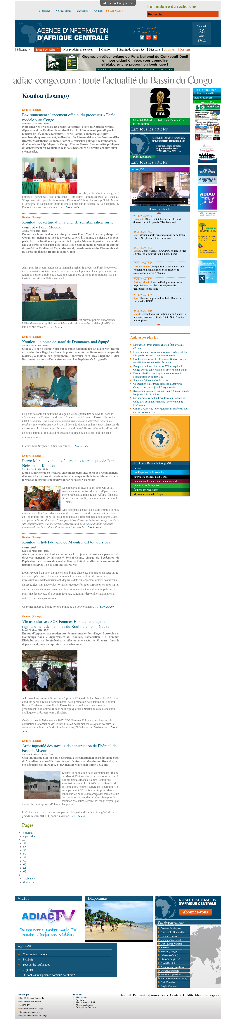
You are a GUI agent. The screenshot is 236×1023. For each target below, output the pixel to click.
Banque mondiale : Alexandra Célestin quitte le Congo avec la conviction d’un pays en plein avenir (160, 367)
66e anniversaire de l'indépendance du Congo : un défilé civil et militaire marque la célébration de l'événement (159, 401)
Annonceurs (159, 995)
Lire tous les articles (149, 129)
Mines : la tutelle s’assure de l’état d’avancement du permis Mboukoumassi (157, 220)
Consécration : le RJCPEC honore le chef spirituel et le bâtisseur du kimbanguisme (159, 252)
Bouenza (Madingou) (171, 928)
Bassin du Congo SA (131, 49)
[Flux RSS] (154, 38)
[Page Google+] (148, 38)
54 (24, 843)
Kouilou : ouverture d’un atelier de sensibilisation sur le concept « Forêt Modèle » (67, 224)
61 (24, 868)
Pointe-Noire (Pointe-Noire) (174, 978)
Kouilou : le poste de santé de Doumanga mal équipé (65, 341)
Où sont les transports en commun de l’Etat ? (49, 975)
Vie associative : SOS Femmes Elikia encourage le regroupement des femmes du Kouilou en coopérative (65, 623)
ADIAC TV (25, 1005)
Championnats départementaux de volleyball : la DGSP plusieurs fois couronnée (159, 236)
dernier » (28, 882)
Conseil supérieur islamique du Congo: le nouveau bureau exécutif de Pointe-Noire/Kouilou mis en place (159, 317)
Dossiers (185, 49)
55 (24, 847)
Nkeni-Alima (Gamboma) (173, 966)
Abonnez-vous (82, 997)
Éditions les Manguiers (29, 1012)
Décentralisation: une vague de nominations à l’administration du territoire (157, 374)
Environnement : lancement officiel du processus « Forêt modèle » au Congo (68, 117)
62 (24, 871)
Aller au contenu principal (118, 3)
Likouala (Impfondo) (170, 959)
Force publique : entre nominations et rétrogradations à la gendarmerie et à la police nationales (161, 353)
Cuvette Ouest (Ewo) (171, 939)
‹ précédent (29, 836)
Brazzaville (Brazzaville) (173, 932)
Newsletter (80, 999)
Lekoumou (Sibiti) (169, 955)
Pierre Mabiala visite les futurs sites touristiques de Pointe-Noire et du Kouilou (70, 463)
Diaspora (154, 49)
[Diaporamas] (119, 941)
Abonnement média (84, 1004)
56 (24, 850)
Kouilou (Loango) (169, 951)
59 (24, 861)
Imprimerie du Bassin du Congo (34, 1015)
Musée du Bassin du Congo (31, 1008)
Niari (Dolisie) (168, 963)
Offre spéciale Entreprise (86, 1007)
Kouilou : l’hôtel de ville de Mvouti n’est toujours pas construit (66, 544)
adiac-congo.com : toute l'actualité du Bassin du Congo (112, 79)
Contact (175, 995)
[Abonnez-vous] (188, 918)
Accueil (125, 995)
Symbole (28, 959)
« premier (27, 832)
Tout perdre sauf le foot (36, 964)
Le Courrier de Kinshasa (30, 1001)
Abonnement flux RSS (85, 1002)
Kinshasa (165, 947)
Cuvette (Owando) (169, 936)
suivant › (30, 878)
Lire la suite (72, 207)
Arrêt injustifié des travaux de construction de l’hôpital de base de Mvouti (69, 748)
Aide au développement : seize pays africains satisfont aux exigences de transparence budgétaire (157, 285)
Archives (169, 49)
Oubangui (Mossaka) (170, 970)
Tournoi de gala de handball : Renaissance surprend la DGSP (158, 299)
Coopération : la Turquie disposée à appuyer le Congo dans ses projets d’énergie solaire (157, 385)
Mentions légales (207, 995)
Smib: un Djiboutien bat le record (151, 380)
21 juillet (28, 970)
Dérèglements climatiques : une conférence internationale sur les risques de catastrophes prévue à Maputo (158, 270)
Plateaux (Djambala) (171, 974)
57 (24, 854)
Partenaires (141, 995)
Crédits (188, 995)
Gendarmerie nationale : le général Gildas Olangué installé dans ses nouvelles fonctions (159, 360)
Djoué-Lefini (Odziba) (171, 943)
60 (24, 864)
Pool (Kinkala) (168, 982)
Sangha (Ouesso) (168, 986)
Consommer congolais (36, 954)
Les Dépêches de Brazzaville (32, 998)
